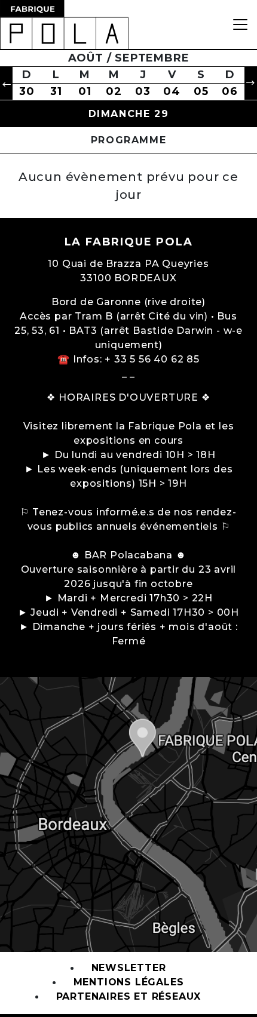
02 (114, 91)
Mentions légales (129, 982)
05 (201, 91)
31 (56, 91)
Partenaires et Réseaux (128, 997)
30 (27, 91)
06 (230, 91)
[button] (6, 83)
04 (171, 91)
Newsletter (128, 968)
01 (84, 91)
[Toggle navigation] (240, 24)
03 (143, 91)
